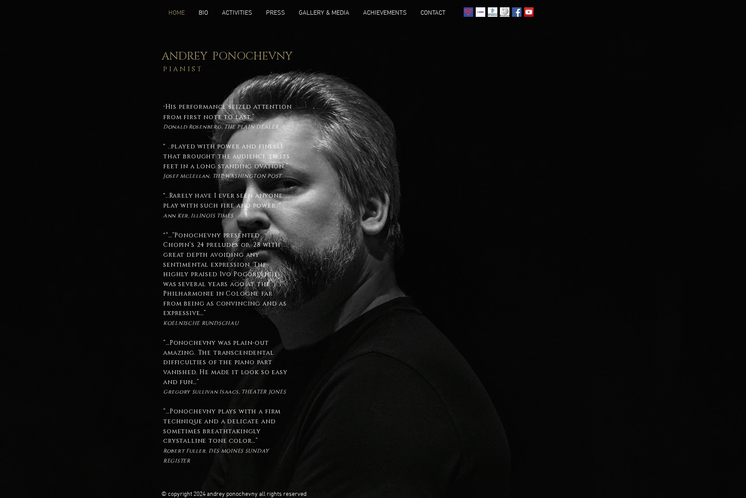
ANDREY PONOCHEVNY (226, 56)
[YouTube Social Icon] (529, 12)
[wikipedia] (504, 12)
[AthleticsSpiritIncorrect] (468, 12)
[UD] (492, 12)
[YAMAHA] (480, 12)
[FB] (517, 12)
